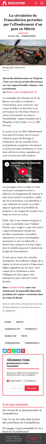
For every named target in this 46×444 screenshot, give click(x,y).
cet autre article (16, 287)
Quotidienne (31, 381)
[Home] (4, 3)
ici (20, 439)
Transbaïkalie (31, 343)
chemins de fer (12, 329)
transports (31, 329)
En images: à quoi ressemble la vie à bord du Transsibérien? (23, 430)
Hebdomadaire (15, 381)
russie (8, 322)
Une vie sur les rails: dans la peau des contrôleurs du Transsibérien (21, 421)
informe (32, 122)
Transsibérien (12, 343)
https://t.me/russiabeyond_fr (21, 92)
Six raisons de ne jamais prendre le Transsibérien (22, 412)
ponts (24, 336)
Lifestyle (23, 33)
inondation (10, 336)
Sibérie (20, 322)
